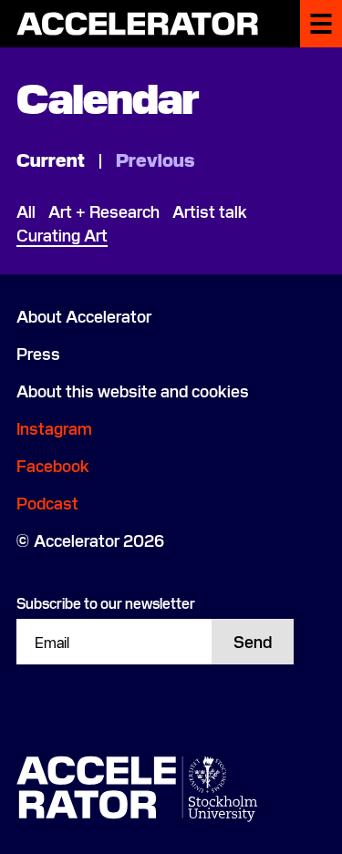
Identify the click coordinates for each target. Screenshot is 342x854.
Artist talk (209, 211)
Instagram (54, 427)
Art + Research (104, 211)
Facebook (52, 465)
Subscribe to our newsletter (105, 602)
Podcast (47, 502)
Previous (155, 158)
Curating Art (62, 234)
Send (252, 641)
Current (52, 158)
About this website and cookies (132, 390)
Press (38, 353)
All (26, 211)
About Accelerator (83, 315)
